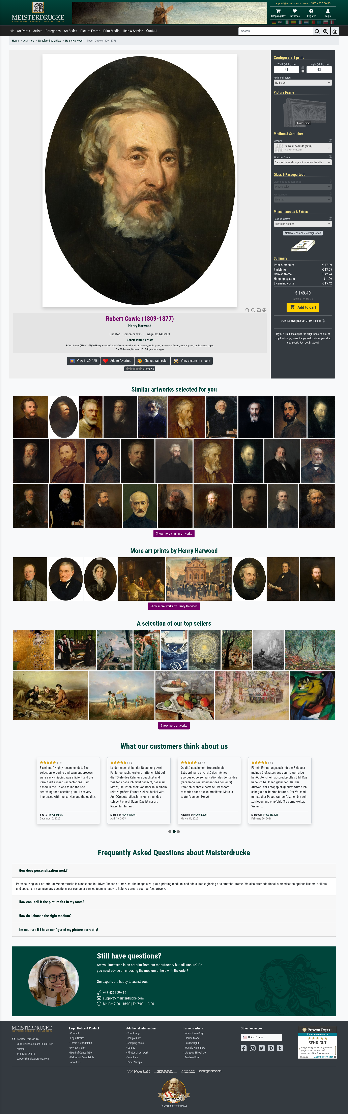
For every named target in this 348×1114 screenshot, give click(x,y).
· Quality (130, 1048)
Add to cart (305, 307)
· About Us (74, 1062)
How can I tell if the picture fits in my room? (51, 902)
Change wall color (155, 361)
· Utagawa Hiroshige (194, 1052)
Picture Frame (90, 31)
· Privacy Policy (77, 1048)
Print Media (111, 31)
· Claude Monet (191, 1038)
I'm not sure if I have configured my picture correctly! (58, 929)
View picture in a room (194, 361)
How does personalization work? (43, 870)
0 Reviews (148, 368)
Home (15, 40)
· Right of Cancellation (81, 1052)
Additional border (282, 77)
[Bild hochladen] (335, 31)
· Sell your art (133, 1038)
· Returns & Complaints (81, 1057)
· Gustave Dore (191, 1057)
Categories (53, 31)
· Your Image (133, 1033)
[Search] (317, 31)
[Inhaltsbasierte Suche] (325, 31)
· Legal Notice (76, 1038)
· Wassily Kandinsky (194, 1048)
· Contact (74, 1033)
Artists (37, 31)
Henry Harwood (74, 40)
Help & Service (133, 31)
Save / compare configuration (304, 233)
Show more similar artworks (174, 533)
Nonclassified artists (49, 40)
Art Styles (70, 31)
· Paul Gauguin (191, 1043)
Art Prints (23, 31)
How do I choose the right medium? (45, 916)
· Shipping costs (135, 1043)
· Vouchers (132, 1057)
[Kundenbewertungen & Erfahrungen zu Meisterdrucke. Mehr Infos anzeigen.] (317, 1042)
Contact (151, 31)
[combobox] (303, 83)
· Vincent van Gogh (193, 1033)
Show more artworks (174, 725)
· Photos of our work (137, 1052)
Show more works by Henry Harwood (174, 606)
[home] (12, 31)
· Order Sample (134, 1062)
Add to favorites (119, 361)
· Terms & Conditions (80, 1043)
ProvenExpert (61, 814)
